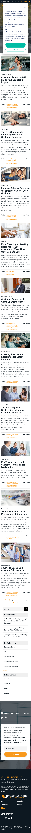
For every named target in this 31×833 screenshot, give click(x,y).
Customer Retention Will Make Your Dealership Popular (13, 80)
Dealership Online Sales (12, 537)
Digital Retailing (10, 274)
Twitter (6, 688)
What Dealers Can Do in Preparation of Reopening (14, 512)
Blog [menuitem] (3, 808)
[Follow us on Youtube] (9, 818)
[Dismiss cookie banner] (25, 7)
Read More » (26, 104)
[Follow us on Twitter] (6, 818)
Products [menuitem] (19, 801)
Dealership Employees (11, 661)
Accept (15, 45)
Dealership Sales (9, 657)
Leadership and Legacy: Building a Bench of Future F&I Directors (14, 629)
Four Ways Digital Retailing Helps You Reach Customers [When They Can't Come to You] (15, 248)
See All (5, 670)
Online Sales (9, 538)
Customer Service (10, 159)
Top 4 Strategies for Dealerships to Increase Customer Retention (13, 410)
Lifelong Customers (11, 104)
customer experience (11, 329)
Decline (16, 49)
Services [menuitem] (4, 804)
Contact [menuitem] (19, 804)
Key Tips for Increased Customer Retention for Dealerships (13, 465)
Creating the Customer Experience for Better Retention (12, 357)
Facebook (7, 684)
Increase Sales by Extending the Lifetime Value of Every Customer (15, 191)
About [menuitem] (3, 801)
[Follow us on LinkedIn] (12, 818)
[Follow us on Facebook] (3, 818)
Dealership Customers (12, 105)
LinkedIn (6, 679)
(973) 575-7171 (25, 1)
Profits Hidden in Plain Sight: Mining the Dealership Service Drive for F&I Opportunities (16, 621)
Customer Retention (11, 107)
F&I (5, 652)
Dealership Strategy (10, 647)
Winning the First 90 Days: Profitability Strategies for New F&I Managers (15, 636)
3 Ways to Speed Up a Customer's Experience (12, 569)
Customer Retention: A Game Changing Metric (13, 300)
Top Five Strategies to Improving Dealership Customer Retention (12, 134)
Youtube (6, 693)
